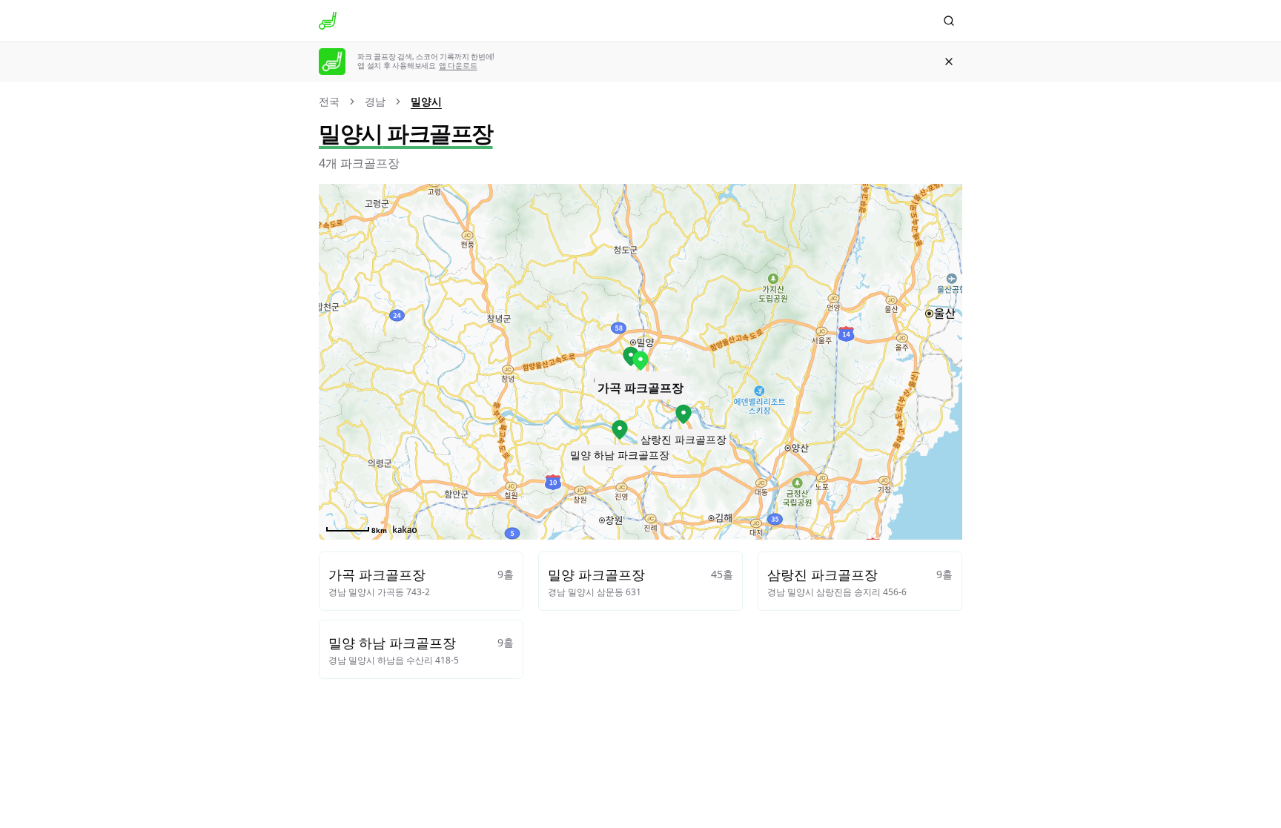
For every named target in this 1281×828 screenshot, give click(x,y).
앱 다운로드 (458, 65)
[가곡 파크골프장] (640, 361)
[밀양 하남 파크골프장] (620, 430)
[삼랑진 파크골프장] (683, 414)
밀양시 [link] (426, 101)
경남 (375, 101)
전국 (329, 101)
